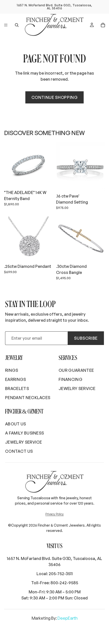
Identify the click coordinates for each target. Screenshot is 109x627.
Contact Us (19, 451)
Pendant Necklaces (27, 397)
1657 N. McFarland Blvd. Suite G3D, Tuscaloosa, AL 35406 (54, 561)
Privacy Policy (54, 514)
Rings (11, 370)
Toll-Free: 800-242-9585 (54, 582)
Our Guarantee (76, 370)
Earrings (15, 379)
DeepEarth (68, 618)
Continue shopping (54, 97)
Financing (70, 379)
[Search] (16, 25)
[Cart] (102, 25)
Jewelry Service (77, 388)
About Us (15, 423)
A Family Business (24, 433)
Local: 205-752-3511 (55, 573)
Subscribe (86, 338)
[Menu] (6, 25)
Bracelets (17, 388)
